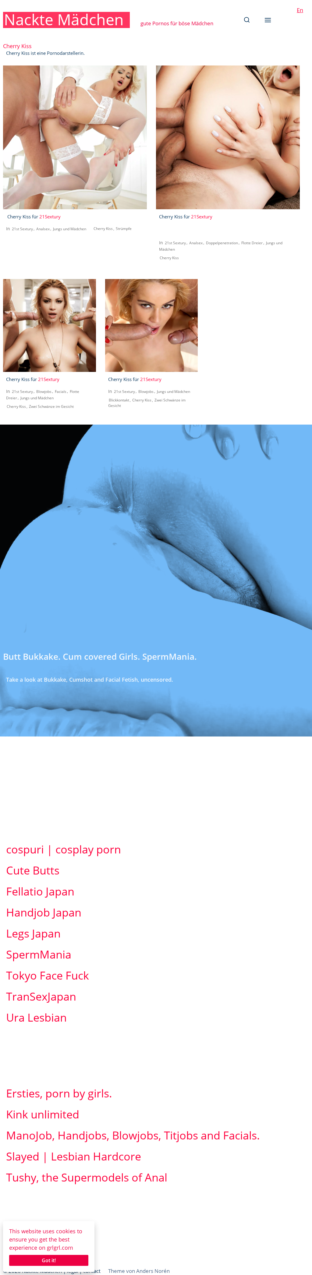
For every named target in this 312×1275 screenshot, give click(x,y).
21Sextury (50, 217)
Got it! (49, 1260)
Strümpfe (124, 228)
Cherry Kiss (103, 228)
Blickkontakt (119, 400)
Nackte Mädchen (64, 19)
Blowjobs (43, 391)
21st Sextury (22, 228)
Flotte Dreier (252, 242)
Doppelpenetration (222, 242)
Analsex (43, 228)
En (300, 10)
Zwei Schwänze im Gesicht (51, 406)
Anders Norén (153, 1270)
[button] (246, 20)
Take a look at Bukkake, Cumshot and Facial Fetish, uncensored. (89, 679)
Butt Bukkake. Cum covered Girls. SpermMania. (100, 656)
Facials (60, 391)
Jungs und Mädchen (69, 228)
